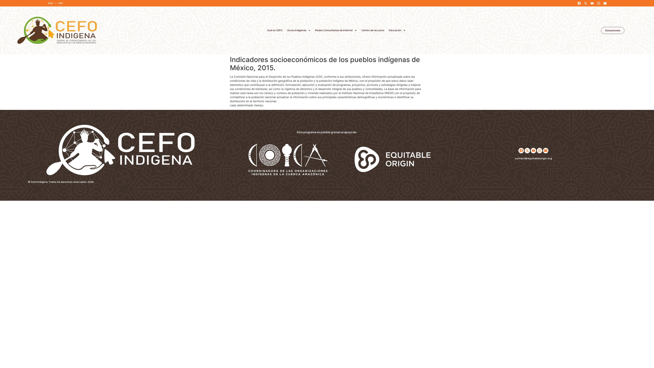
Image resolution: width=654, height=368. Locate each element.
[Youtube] (592, 3)
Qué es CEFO (275, 30)
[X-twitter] (585, 3)
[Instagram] (598, 3)
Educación (395, 30)
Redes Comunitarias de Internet (334, 30)
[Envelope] (605, 3)
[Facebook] (579, 3)
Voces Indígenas (296, 30)
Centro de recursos (372, 30)
